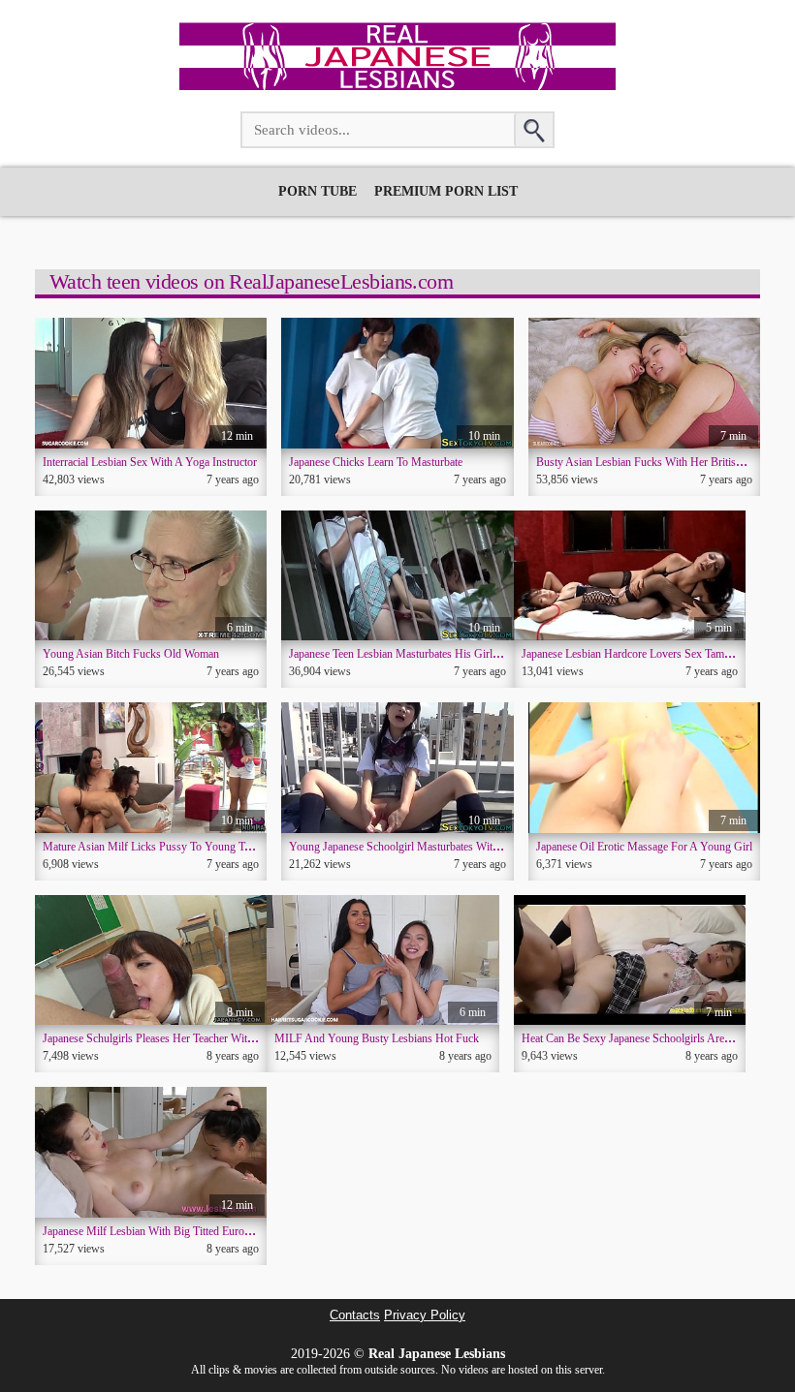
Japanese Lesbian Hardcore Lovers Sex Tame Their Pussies (658, 654)
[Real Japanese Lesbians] (397, 85)
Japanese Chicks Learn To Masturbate (375, 462)
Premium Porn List (446, 191)
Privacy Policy (424, 1315)
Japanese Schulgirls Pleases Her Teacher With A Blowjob (174, 1038)
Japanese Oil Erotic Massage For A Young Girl (644, 846)
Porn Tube (317, 191)
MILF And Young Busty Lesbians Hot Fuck (376, 1038)
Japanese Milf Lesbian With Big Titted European (154, 1231)
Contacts (355, 1315)
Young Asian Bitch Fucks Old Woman (131, 654)
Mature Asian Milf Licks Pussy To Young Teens (154, 846)
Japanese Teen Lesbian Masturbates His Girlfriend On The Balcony (443, 654)
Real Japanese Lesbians (436, 1353)
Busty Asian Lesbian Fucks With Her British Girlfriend (663, 462)
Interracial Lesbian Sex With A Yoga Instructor (150, 462)
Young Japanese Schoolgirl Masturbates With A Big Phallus (426, 846)
